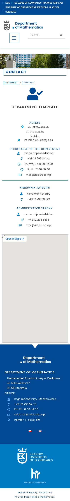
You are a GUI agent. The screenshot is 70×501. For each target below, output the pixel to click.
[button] (14, 39)
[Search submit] (61, 35)
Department (11, 82)
